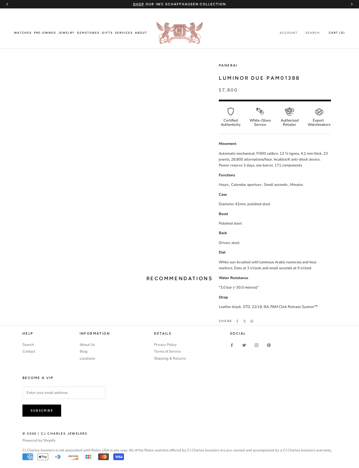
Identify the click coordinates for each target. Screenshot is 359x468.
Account (289, 33)
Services (124, 33)
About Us (87, 344)
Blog (84, 351)
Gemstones (88, 33)
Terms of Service (167, 351)
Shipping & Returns (170, 358)
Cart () (337, 33)
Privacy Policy (165, 344)
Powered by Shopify (39, 440)
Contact (28, 351)
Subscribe (42, 410)
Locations (87, 358)
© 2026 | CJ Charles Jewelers (55, 433)
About (141, 33)
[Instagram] (256, 345)
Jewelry (66, 33)
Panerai (228, 65)
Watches (23, 33)
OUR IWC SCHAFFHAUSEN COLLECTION (179, 4)
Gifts (107, 33)
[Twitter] (244, 321)
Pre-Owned (45, 33)
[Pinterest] (252, 321)
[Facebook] (237, 321)
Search (312, 33)
